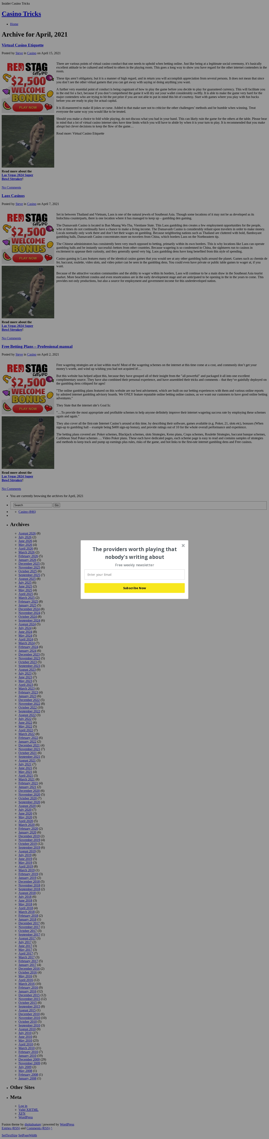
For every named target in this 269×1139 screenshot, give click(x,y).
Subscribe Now (134, 588)
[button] (134, 553)
